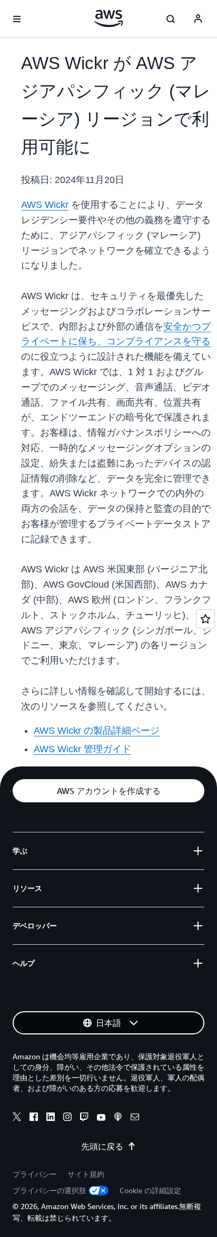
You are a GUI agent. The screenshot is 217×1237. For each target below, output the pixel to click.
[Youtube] (101, 1118)
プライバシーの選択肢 (49, 1190)
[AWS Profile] (198, 19)
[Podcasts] (118, 1118)
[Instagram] (67, 1118)
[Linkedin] (50, 1118)
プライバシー (35, 1173)
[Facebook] (33, 1118)
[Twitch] (84, 1118)
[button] (108, 790)
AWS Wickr (44, 204)
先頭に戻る (102, 1146)
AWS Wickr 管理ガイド (82, 749)
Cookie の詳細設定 (150, 1190)
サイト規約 (85, 1173)
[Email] (135, 1118)
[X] (17, 1118)
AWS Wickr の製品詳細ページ (97, 730)
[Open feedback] (205, 618)
